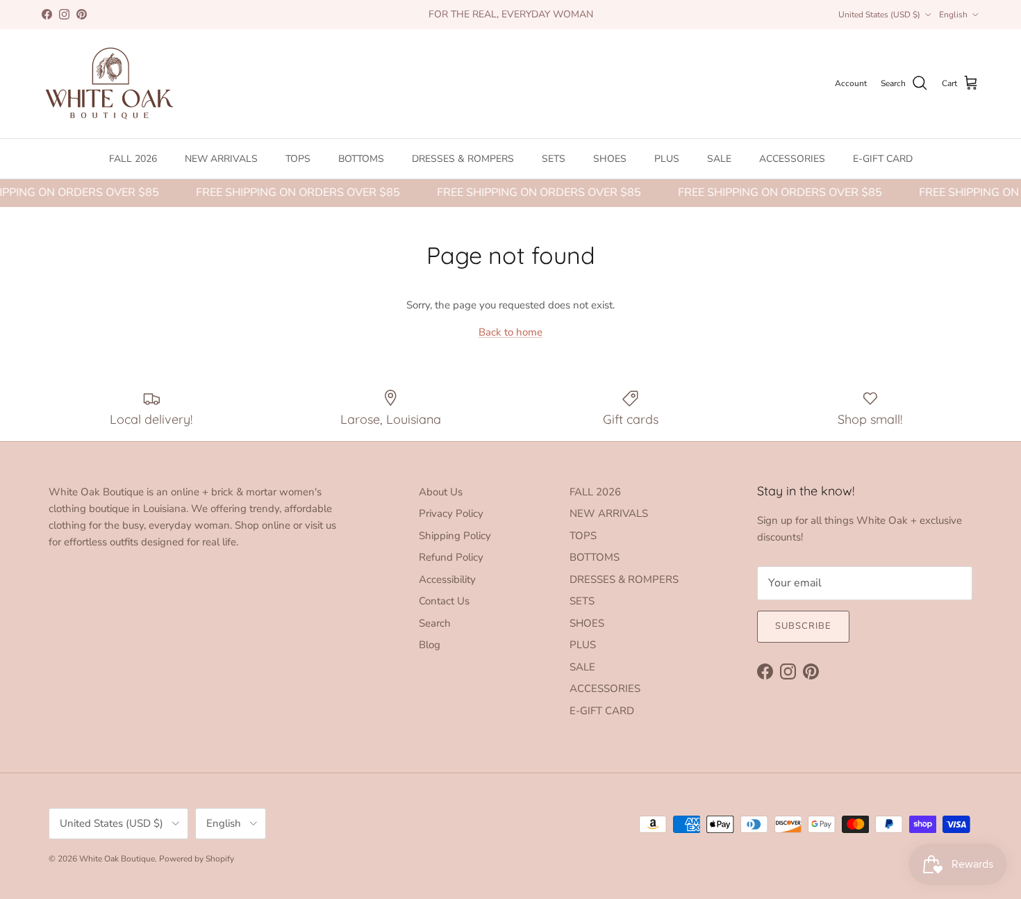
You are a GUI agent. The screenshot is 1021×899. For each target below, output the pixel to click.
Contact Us (444, 601)
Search (435, 623)
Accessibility (447, 579)
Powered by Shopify (196, 858)
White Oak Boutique (117, 858)
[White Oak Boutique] (109, 83)
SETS (553, 158)
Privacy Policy (451, 513)
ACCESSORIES (792, 158)
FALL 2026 (133, 158)
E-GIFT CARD (883, 158)
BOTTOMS (361, 158)
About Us (441, 492)
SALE (719, 158)
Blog (429, 645)
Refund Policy (451, 557)
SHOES (609, 158)
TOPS (297, 158)
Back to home (510, 332)
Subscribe (803, 626)
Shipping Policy (455, 536)
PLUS (666, 158)
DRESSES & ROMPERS (463, 158)
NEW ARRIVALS (221, 158)
